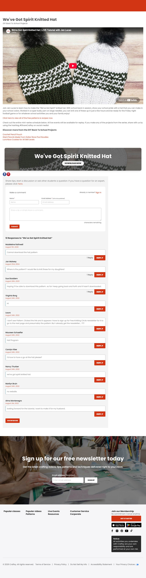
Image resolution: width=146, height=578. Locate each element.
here (20, 183)
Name (12, 198)
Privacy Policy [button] (60, 564)
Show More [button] (12, 420)
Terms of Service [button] (42, 564)
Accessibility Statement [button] (101, 564)
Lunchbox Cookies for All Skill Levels (18, 139)
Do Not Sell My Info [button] (78, 564)
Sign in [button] (98, 192)
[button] (4, 174)
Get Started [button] (126, 518)
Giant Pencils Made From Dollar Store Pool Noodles (25, 137)
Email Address (53, 198)
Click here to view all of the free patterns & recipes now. (28, 118)
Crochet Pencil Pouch (12, 134)
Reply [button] (99, 257)
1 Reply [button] (90, 257)
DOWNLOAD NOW (73, 163)
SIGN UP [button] (91, 480)
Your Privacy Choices (125, 564)
